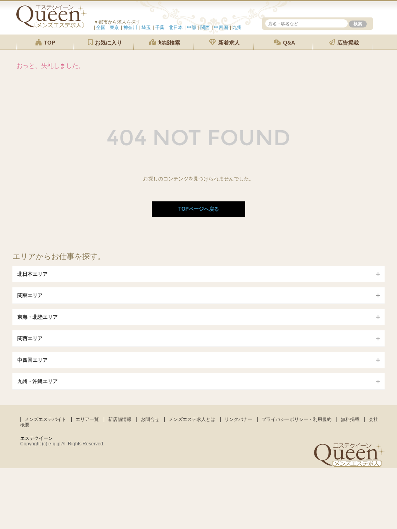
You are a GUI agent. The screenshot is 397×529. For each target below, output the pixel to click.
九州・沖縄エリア (37, 381)
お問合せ (150, 419)
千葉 (159, 27)
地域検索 (168, 43)
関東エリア (30, 295)
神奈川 (130, 27)
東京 (114, 27)
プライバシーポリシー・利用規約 (296, 419)
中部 (191, 27)
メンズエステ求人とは (192, 419)
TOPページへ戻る (198, 209)
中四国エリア (32, 360)
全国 (100, 27)
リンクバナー (238, 419)
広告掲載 (347, 43)
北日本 (176, 27)
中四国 (221, 27)
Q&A (288, 43)
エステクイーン (36, 438)
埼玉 (146, 27)
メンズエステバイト (45, 419)
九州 (237, 27)
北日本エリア (32, 274)
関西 (205, 27)
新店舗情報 (119, 419)
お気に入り (107, 43)
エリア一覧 (87, 419)
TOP (48, 43)
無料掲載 (350, 419)
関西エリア (30, 338)
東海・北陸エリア (37, 317)
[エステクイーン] (51, 26)
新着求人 (228, 43)
